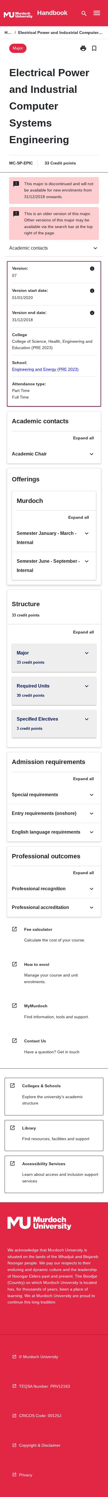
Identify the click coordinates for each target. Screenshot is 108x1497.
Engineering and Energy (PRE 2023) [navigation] (45, 369)
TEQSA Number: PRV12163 (44, 1386)
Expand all (83, 438)
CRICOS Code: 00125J (40, 1415)
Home (8, 32)
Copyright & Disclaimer (39, 1445)
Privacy (25, 1475)
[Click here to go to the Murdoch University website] (18, 16)
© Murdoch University (38, 1356)
